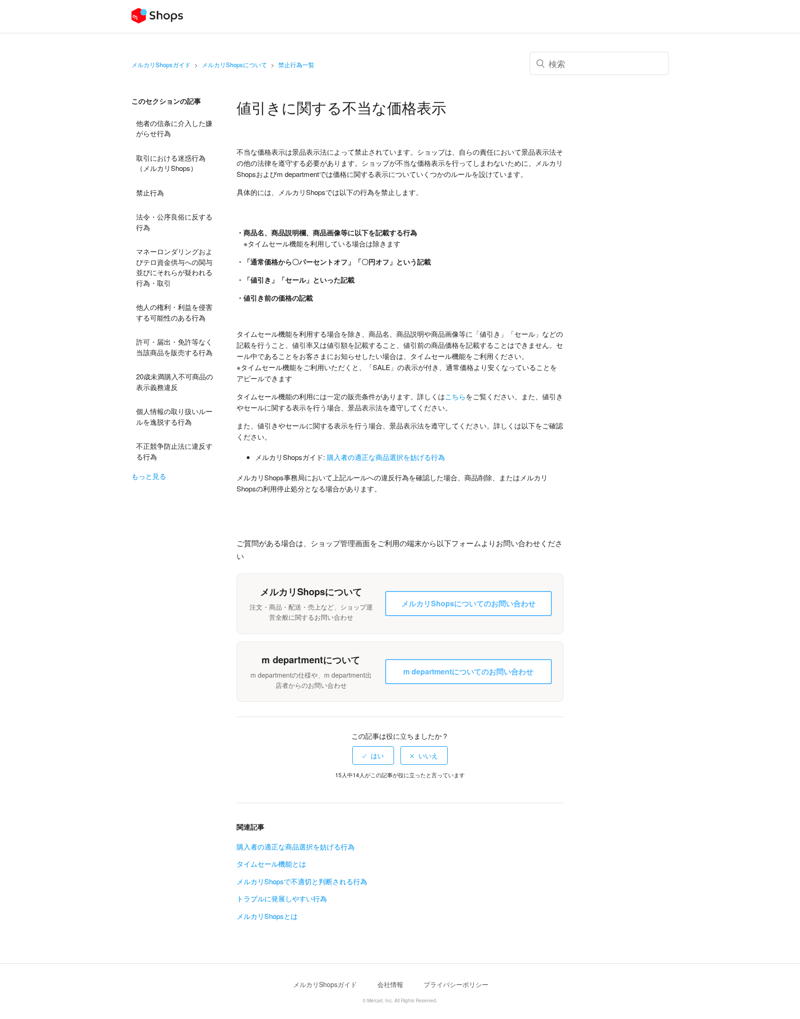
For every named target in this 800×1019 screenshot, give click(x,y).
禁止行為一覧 (296, 64)
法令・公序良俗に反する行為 (174, 222)
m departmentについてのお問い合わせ (468, 671)
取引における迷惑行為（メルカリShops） (171, 163)
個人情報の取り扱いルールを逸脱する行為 (174, 416)
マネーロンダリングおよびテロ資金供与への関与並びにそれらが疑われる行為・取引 (174, 267)
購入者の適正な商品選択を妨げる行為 (296, 846)
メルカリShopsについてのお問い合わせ (468, 603)
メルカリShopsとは (267, 916)
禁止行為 (150, 192)
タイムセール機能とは (271, 863)
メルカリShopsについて (234, 64)
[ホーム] (157, 20)
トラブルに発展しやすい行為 (282, 898)
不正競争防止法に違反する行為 (174, 451)
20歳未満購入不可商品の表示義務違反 (174, 381)
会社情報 (390, 984)
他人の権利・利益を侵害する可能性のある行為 (174, 312)
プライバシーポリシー (456, 984)
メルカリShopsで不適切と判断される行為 (302, 881)
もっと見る (148, 476)
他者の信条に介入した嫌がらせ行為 (174, 128)
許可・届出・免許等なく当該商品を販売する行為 (174, 347)
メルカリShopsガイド (161, 64)
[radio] (373, 755)
